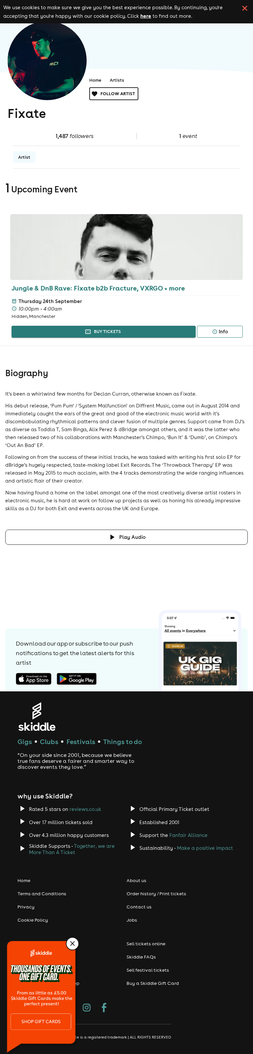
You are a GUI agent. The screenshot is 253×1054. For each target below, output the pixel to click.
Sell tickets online (145, 944)
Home (95, 80)
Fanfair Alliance (188, 835)
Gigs (24, 741)
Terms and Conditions (41, 894)
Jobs (131, 920)
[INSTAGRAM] (87, 1008)
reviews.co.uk (85, 809)
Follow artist (117, 94)
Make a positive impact (205, 848)
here (145, 16)
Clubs (49, 741)
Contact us (139, 907)
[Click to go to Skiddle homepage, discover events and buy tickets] (36, 716)
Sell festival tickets (147, 970)
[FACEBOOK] (104, 1008)
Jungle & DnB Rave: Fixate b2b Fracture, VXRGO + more (98, 288)
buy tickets (107, 331)
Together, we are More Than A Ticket (72, 849)
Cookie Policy (32, 920)
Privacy (26, 907)
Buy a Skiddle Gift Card (152, 983)
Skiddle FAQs (141, 957)
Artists (117, 80)
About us (136, 880)
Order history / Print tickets (156, 894)
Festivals (81, 741)
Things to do (122, 741)
